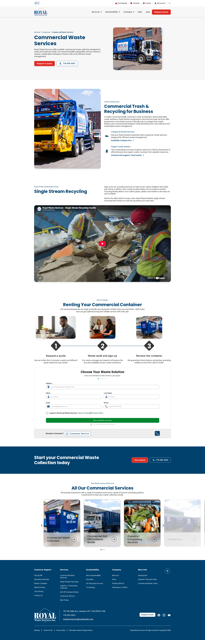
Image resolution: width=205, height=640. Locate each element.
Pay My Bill (38, 575)
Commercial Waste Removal (67, 576)
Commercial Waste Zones (148, 583)
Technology (90, 587)
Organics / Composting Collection (68, 587)
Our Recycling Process (94, 583)
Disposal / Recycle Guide (147, 579)
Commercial (46, 32)
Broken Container (40, 583)
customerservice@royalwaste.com (78, 619)
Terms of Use (83, 413)
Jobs (147, 12)
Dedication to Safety (119, 587)
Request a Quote (44, 63)
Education (90, 579)
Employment (142, 575)
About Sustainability (93, 575)
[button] (97, 12)
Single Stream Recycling (69, 582)
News (114, 579)
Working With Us (118, 583)
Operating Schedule (41, 579)
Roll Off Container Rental (69, 592)
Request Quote (161, 12)
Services (37, 32)
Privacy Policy (97, 413)
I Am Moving (38, 591)
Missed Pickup (39, 587)
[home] (40, 12)
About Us (115, 575)
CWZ (140, 12)
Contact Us (38, 595)
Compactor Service (67, 596)
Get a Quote (139, 460)
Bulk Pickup (64, 600)
